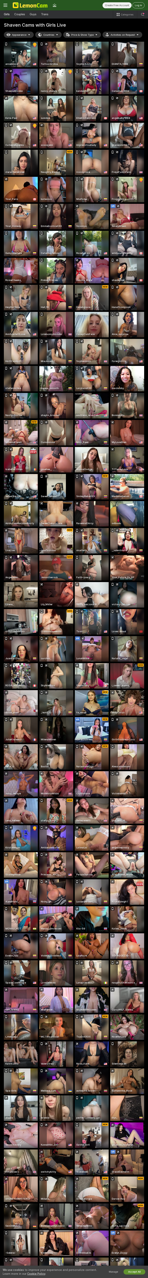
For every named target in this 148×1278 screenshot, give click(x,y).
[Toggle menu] (5, 5)
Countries (48, 34)
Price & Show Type (82, 34)
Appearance (19, 34)
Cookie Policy (36, 1273)
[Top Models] (54, 5)
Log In (138, 5)
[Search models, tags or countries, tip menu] (142, 14)
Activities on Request (123, 34)
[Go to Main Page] (30, 5)
